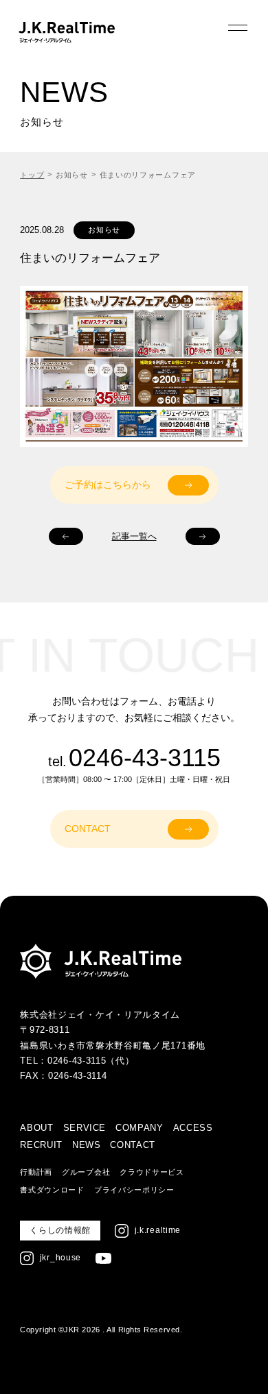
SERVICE (85, 1128)
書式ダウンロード (52, 1190)
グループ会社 (86, 1172)
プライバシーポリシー (134, 1190)
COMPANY (139, 1128)
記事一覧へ (134, 536)
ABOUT (36, 1128)
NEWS (86, 1145)
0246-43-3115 (145, 758)
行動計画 (36, 1172)
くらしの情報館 (60, 1230)
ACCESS (193, 1128)
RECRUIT (41, 1145)
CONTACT (88, 828)
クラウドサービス (152, 1172)
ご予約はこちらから (108, 484)
